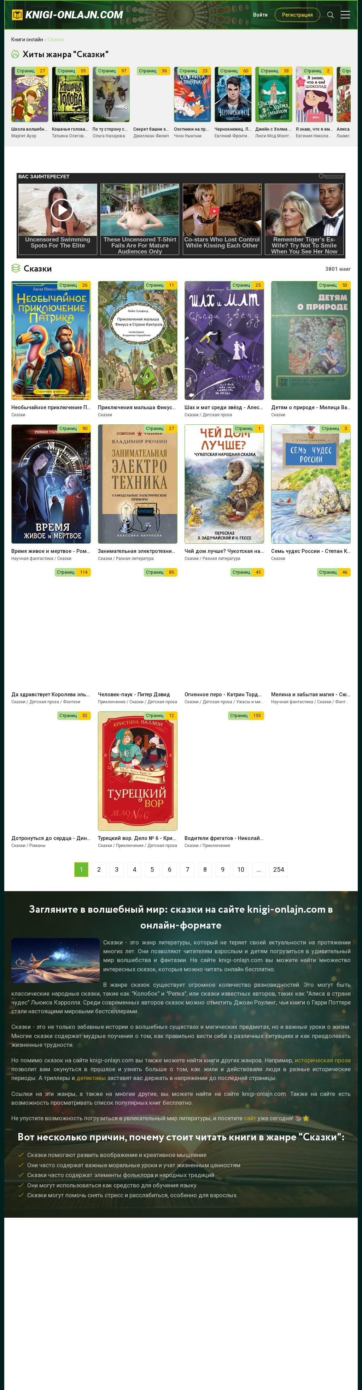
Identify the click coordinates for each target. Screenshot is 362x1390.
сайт (250, 1118)
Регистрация (297, 15)
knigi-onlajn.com (74, 14)
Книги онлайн (27, 39)
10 (240, 869)
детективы (91, 1077)
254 (278, 869)
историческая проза (323, 1060)
